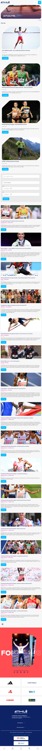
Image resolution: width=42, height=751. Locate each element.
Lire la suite (5, 58)
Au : (3, 192)
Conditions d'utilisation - (16, 734)
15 (31, 624)
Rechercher (6, 198)
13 (27, 624)
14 (29, 624)
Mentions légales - (23, 734)
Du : (3, 186)
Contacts (28, 734)
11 (23, 624)
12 (25, 624)
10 (21, 624)
